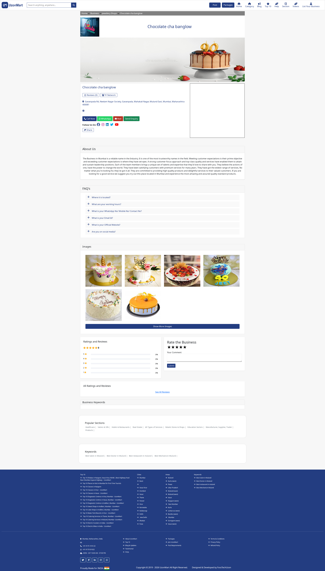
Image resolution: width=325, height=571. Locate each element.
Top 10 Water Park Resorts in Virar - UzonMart (99, 513)
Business (94, 13)
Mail (119, 118)
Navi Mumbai (173, 504)
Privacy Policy (215, 542)
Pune (141, 524)
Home (84, 13)
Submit (171, 365)
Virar (141, 504)
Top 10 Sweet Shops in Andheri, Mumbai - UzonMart (101, 506)
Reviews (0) (92, 95)
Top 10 (127, 542)
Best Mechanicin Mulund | (166, 456)
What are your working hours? (104, 203)
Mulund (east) (173, 491)
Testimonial (129, 549)
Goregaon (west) (174, 521)
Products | (89, 430)
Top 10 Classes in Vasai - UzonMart (95, 493)
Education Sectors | (196, 427)
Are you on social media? (101, 231)
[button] (92, 60)
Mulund (170, 478)
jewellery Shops (109, 13)
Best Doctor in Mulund (204, 481)
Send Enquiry (131, 118)
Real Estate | (138, 427)
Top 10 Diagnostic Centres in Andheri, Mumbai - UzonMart (103, 503)
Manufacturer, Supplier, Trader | (219, 427)
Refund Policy (215, 545)
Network (111, 95)
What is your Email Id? (100, 217)
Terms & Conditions (217, 539)
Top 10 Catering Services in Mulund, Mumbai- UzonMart (102, 520)
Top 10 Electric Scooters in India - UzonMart (98, 523)
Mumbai (142, 478)
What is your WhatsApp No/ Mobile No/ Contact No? (114, 210)
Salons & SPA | (104, 427)
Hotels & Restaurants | (121, 427)
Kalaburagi (143, 511)
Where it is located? (98, 197)
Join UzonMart (173, 542)
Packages (228, 5)
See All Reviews (162, 392)
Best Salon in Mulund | (95, 456)
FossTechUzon (224, 567)
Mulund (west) (173, 494)
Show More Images (162, 326)
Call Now (90, 118)
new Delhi (143, 517)
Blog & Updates (130, 545)
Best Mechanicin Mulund (205, 488)
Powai (170, 484)
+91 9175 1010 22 (89, 546)
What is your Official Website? (103, 224)
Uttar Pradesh (173, 488)
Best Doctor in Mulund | (117, 456)
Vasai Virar (143, 488)
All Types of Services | (154, 427)
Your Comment (174, 352)
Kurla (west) (172, 481)
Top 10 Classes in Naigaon (92, 487)
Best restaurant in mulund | (141, 456)
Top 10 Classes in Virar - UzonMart (95, 490)
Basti (141, 481)
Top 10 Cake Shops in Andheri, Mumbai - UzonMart (101, 510)
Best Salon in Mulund (203, 478)
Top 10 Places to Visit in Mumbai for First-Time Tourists (102, 483)
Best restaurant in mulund (205, 484)
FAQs (127, 552)
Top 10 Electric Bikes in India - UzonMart (97, 526)
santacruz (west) (174, 511)
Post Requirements (174, 545)
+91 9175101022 (89, 549)
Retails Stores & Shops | (175, 427)
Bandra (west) (173, 514)
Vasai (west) (172, 524)
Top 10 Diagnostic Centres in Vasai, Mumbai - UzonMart (102, 500)
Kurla (170, 507)
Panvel (142, 501)
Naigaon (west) (173, 501)
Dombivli (143, 491)
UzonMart (165, 567)
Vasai (141, 494)
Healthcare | (90, 427)
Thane (142, 497)
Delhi (141, 514)
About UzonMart (131, 539)
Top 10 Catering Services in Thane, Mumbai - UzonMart (102, 516)
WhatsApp (106, 118)
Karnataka (143, 507)
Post (215, 5)
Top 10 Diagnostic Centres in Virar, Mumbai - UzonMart (102, 496)
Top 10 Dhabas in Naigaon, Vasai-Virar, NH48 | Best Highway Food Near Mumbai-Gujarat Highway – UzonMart (104, 479)
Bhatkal (142, 521)
